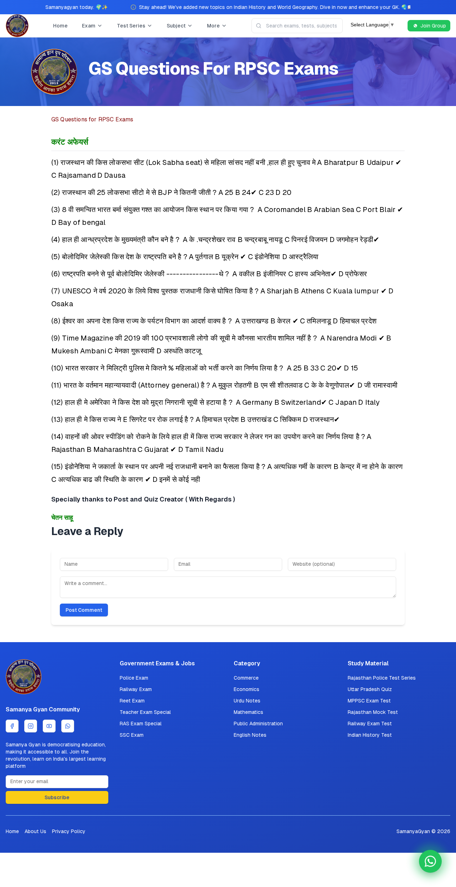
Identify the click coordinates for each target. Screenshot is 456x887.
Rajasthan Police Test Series (382, 678)
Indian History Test (370, 735)
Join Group (433, 26)
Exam (88, 26)
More (213, 26)
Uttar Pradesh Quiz (370, 689)
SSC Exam (132, 735)
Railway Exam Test (370, 723)
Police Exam (134, 678)
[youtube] (49, 726)
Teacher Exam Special (145, 712)
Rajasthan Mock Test (373, 712)
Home (60, 26)
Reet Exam (132, 701)
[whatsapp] (67, 726)
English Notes (250, 735)
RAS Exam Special (141, 723)
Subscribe (57, 797)
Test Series (131, 26)
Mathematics (248, 712)
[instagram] (30, 726)
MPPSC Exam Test (369, 701)
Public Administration (258, 723)
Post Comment (84, 610)
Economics (246, 689)
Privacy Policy (69, 831)
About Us (35, 831)
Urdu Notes (247, 701)
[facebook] (12, 726)
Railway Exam (136, 689)
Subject (176, 26)
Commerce (246, 678)
